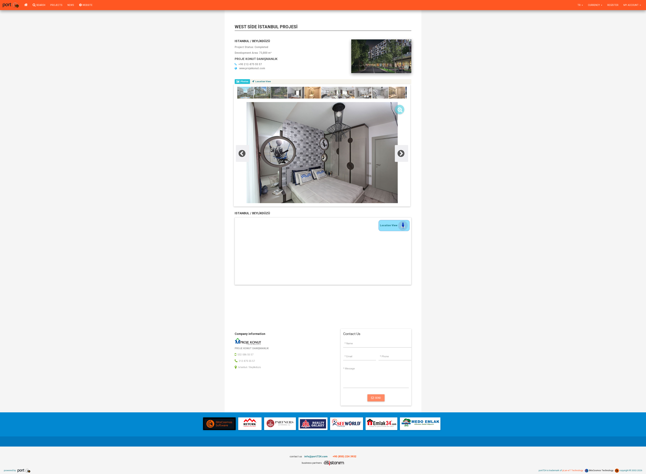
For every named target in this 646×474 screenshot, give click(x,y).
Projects (56, 5)
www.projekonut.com (252, 68)
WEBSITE (87, 5)
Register (612, 5)
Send (378, 397)
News (70, 5)
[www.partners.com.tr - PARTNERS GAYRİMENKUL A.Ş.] (280, 423)
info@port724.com (316, 456)
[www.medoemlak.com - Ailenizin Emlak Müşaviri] (420, 423)
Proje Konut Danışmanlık (256, 59)
